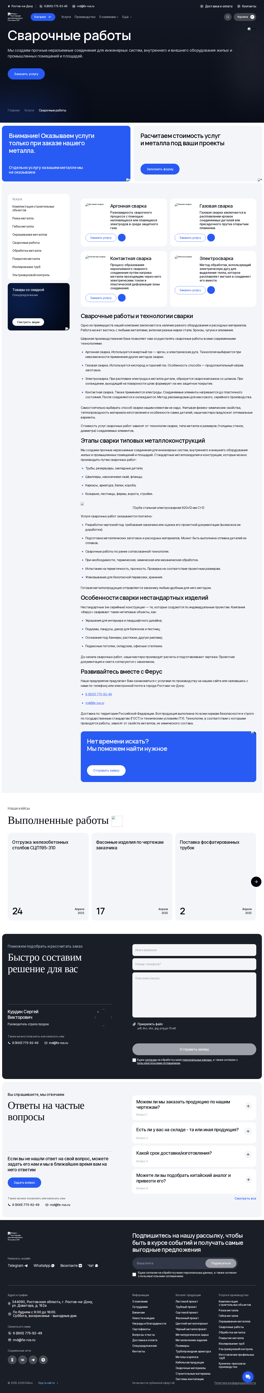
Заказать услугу (26, 74)
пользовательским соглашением (158, 1063)
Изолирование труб (26, 267)
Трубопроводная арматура (193, 1351)
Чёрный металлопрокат (191, 1329)
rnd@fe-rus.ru (86, 6)
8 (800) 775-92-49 (98, 694)
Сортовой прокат (187, 1312)
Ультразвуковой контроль (31, 275)
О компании (140, 1301)
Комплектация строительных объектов (33, 208)
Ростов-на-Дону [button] (22, 6)
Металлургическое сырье (192, 1334)
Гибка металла (23, 226)
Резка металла (23, 218)
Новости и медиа (143, 1318)
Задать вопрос (24, 1182)
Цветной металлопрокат (192, 1323)
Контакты (249, 6)
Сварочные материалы (191, 1368)
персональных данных (197, 1059)
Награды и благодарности (149, 1323)
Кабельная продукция (190, 1362)
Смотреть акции (28, 322)
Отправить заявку (106, 770)
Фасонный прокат (187, 1318)
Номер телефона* (148, 964)
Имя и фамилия (146, 950)
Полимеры (182, 1345)
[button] (256, 882)
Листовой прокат (187, 1301)
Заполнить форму (160, 169)
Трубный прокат (186, 1306)
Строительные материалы (193, 1373)
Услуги (66, 17)
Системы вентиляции (190, 1379)
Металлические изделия (191, 1340)
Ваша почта (145, 1263)
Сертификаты (141, 1329)
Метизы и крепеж (187, 1357)
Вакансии (138, 1312)
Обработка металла (26, 250)
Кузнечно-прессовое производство (232, 1365)
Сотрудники (140, 1306)
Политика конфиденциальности (235, 1382)
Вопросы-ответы (143, 1334)
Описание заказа (147, 978)
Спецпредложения (144, 1345)
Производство (85, 17)
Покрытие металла (26, 259)
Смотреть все (245, 1198)
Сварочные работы (26, 243)
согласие (151, 1059)
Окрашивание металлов (29, 234)
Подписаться (221, 1263)
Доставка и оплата (219, 6)
